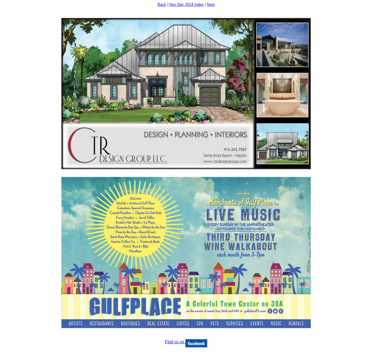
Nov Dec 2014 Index (186, 4)
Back (162, 4)
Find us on (175, 341)
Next (211, 4)
